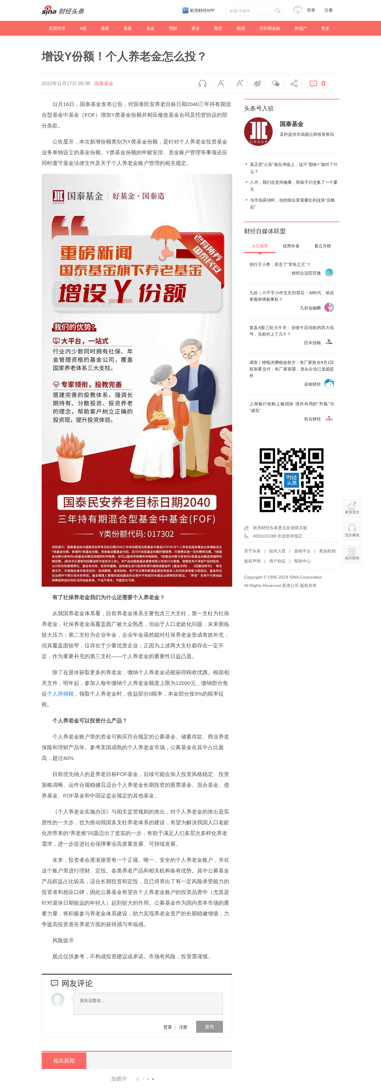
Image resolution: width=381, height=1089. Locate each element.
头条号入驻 (259, 108)
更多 (325, 28)
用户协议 (277, 561)
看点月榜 (322, 246)
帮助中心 (302, 561)
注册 (328, 10)
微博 (256, 83)
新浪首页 (352, 512)
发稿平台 (302, 551)
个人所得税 (60, 694)
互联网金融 (269, 28)
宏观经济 (57, 28)
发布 (209, 1026)
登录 (167, 1027)
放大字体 (238, 83)
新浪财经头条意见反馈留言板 (280, 527)
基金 (150, 28)
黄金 (195, 28)
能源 (241, 28)
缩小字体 (220, 83)
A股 (83, 28)
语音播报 (202, 83)
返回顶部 (352, 581)
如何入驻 (277, 551)
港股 (105, 28)
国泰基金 (103, 83)
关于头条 (252, 551)
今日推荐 (260, 246)
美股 (128, 28)
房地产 (300, 28)
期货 (218, 28)
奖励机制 (327, 551)
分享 (293, 83)
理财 (173, 28)
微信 (274, 83)
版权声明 (252, 561)
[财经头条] (63, 10)
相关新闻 (64, 1061)
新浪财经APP (202, 10)
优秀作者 (291, 246)
